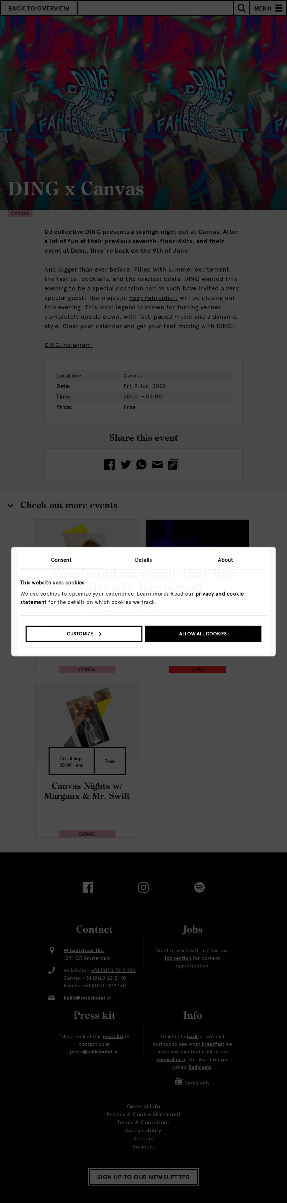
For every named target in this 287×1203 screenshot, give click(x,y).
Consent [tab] (61, 560)
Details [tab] (143, 560)
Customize (80, 634)
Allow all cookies (203, 634)
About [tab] (225, 560)
